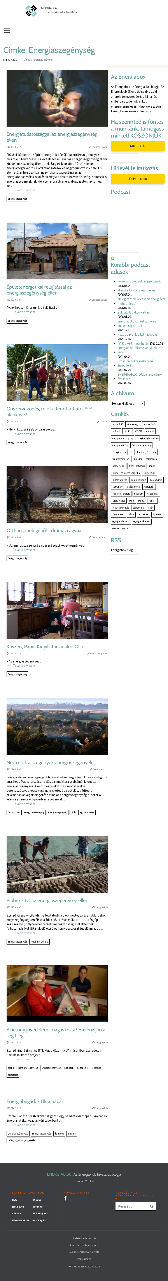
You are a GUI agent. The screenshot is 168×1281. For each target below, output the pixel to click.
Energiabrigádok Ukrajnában (36, 1101)
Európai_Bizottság (146, 452)
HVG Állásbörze (21, 1220)
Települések (118, 514)
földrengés (151, 458)
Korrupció (117, 486)
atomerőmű (149, 424)
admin (104, 421)
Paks (131, 500)
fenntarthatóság (120, 458)
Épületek (69, 1067)
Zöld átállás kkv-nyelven (133, 312)
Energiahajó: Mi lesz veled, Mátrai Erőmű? (139, 350)
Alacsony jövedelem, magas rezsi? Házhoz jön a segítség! (56, 1033)
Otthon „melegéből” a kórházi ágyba (44, 530)
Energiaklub (101, 907)
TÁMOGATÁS (138, 146)
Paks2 (141, 500)
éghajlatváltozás (121, 521)
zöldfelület (143, 514)
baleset (116, 431)
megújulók (149, 486)
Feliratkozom (138, 179)
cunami (150, 431)
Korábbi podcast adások (130, 268)
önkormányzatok (121, 528)
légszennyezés (87, 812)
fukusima (137, 458)
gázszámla (83, 1067)
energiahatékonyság (34, 812)
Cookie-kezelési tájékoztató (84, 1251)
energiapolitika (120, 445)
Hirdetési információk (84, 1238)
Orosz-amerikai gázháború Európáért (135, 363)
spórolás (96, 1067)
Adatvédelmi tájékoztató (84, 1245)
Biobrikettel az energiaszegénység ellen (48, 900)
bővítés (127, 431)
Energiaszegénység (17, 198)
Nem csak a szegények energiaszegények (49, 762)
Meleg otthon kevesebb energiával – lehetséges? (141, 301)
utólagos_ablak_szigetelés (21, 1140)
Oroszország (118, 500)
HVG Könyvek (40, 1213)
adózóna (37, 1206)
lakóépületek (133, 486)
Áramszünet (14, 812)
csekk (11, 1067)
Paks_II (152, 500)
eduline (16, 1213)
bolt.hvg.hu (39, 1220)
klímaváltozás (119, 479)
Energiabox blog (122, 550)
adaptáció (117, 424)
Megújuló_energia (39, 941)
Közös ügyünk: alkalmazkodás (137, 334)
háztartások (118, 465)
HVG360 (36, 1199)
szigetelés (13, 1074)
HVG (14, 1199)
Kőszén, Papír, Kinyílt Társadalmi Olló (45, 647)
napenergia (153, 493)
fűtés (73, 812)
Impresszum (84, 1258)
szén (150, 507)
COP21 (138, 431)
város (131, 514)
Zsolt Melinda (100, 769)
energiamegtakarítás (147, 438)
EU (131, 452)
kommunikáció (138, 479)
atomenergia (133, 424)
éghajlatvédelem (141, 521)
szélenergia (138, 507)
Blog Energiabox (99, 653)
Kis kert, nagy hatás (135, 343)
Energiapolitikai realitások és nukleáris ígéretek (136, 323)
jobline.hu (18, 1206)
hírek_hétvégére (137, 465)
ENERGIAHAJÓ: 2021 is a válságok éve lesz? (139, 376)
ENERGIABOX (59, 1174)
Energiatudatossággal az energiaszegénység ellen (52, 137)
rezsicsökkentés (120, 507)
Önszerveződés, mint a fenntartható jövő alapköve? (49, 412)
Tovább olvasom (24, 190)
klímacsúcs (149, 472)
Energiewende (119, 452)
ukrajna (72, 1133)
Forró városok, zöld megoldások (139, 281)
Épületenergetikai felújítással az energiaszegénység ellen (39, 290)
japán (152, 465)
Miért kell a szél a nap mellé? (136, 290)
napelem (138, 493)
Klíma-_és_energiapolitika (126, 472)
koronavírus (156, 479)
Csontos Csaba (99, 146)
